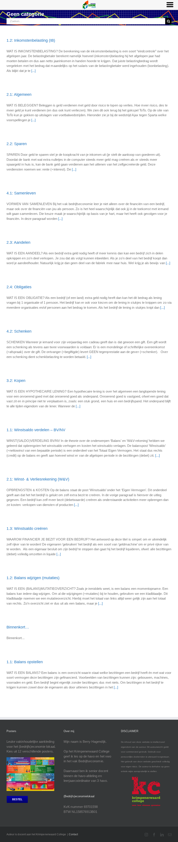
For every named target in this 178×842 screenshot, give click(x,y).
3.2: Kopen (16, 380)
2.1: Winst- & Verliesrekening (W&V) (38, 479)
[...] (33, 71)
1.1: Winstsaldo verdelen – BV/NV (36, 430)
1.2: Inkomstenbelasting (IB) (31, 40)
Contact (73, 834)
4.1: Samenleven (21, 193)
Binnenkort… (18, 627)
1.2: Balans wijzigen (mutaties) (33, 578)
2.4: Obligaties (19, 287)
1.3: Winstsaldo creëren (27, 528)
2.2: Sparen (17, 144)
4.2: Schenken (19, 331)
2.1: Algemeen (19, 94)
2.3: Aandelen (18, 242)
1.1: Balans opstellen (25, 662)
